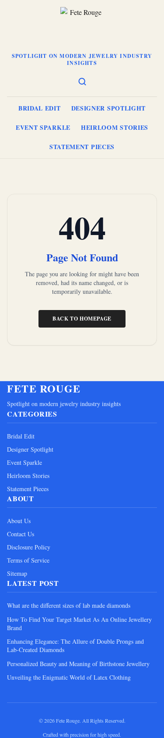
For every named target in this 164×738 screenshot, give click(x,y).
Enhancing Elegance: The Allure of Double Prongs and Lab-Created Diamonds (75, 645)
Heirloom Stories (114, 127)
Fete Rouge (43, 388)
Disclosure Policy (28, 547)
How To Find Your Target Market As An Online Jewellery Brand (79, 623)
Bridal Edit (39, 108)
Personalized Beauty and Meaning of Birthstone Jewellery (78, 664)
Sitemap (17, 573)
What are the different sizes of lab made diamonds (68, 605)
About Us (19, 521)
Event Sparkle (43, 127)
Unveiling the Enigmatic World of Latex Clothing (69, 677)
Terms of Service (28, 560)
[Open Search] (82, 81)
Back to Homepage (82, 318)
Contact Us (20, 534)
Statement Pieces (82, 146)
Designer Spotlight (108, 108)
